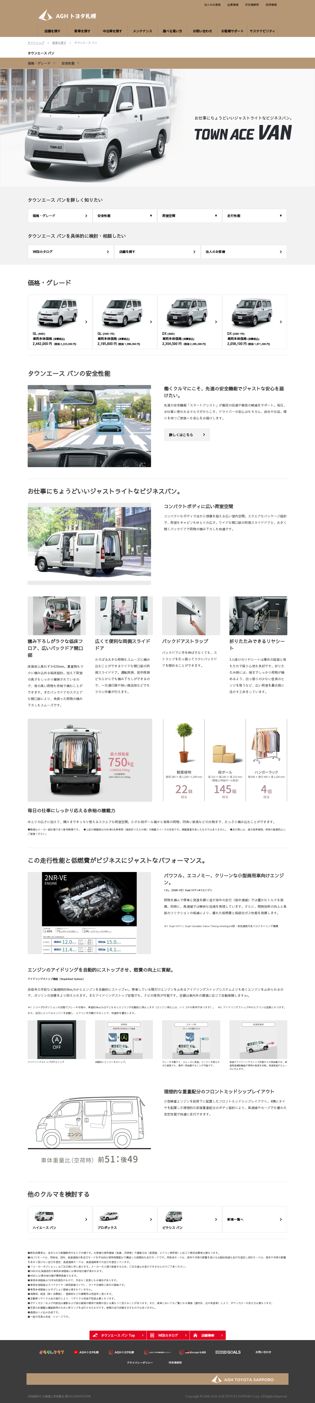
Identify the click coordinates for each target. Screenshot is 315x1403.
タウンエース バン (41, 53)
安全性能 (68, 63)
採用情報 (271, 4)
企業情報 (232, 4)
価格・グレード (39, 63)
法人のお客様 (212, 4)
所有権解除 (252, 4)
